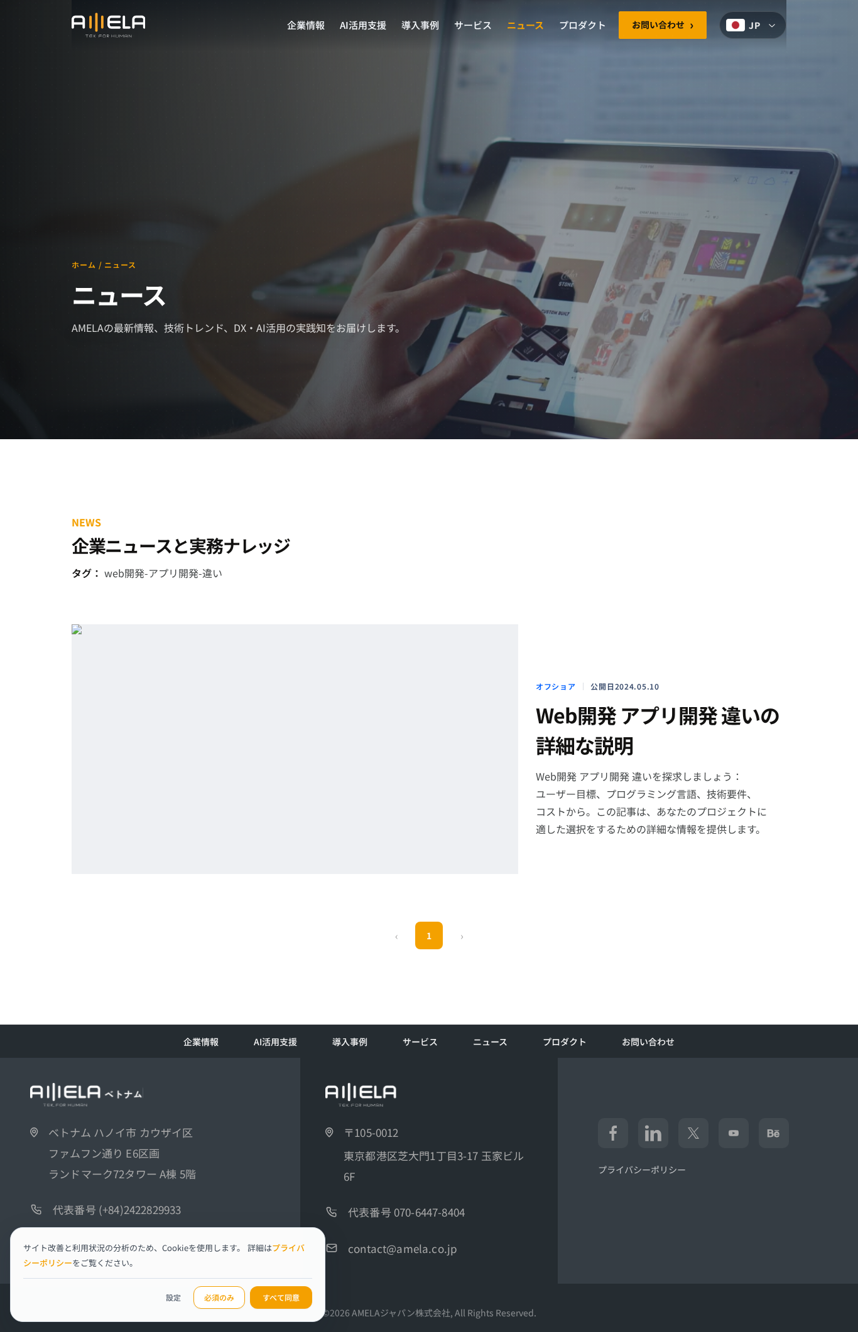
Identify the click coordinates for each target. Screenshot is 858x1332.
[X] (693, 1133)
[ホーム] (109, 25)
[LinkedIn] (653, 1133)
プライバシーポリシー (642, 1169)
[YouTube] (734, 1133)
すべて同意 (281, 1297)
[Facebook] (613, 1133)
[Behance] (774, 1133)
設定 (173, 1297)
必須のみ (219, 1297)
